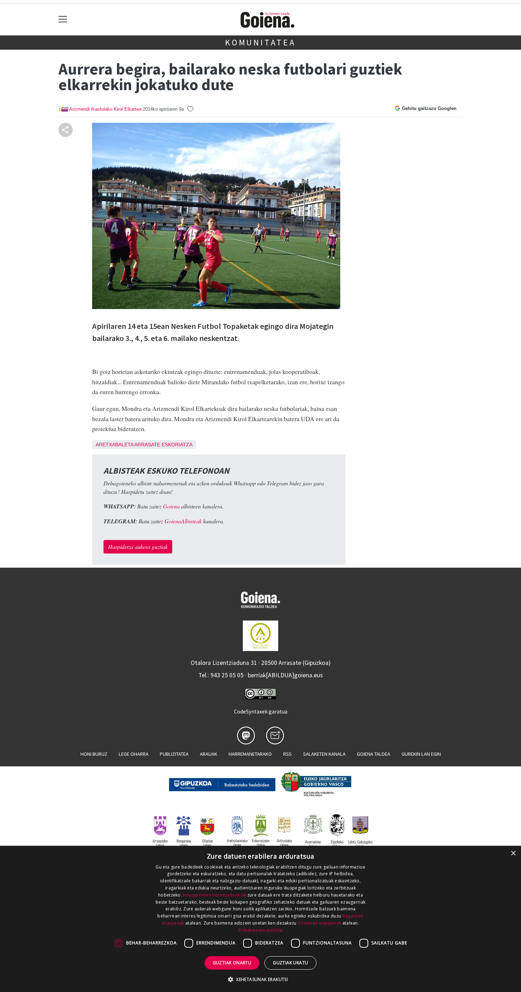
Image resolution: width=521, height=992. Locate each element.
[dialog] (260, 919)
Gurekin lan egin (421, 754)
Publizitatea (174, 754)
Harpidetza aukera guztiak (138, 546)
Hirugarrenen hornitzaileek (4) (214, 895)
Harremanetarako (250, 754)
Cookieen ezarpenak (319, 923)
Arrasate (147, 444)
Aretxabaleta (114, 444)
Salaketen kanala (324, 754)
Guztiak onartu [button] (232, 963)
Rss (287, 754)
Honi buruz (93, 754)
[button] (260, 979)
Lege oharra (134, 754)
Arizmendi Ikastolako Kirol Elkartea (105, 109)
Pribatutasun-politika (260, 930)
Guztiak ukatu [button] (290, 963)
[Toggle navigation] (63, 19)
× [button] (513, 853)
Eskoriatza (177, 444)
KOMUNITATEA (260, 42)
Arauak (208, 754)
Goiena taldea (373, 754)
